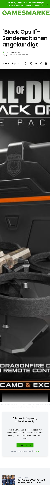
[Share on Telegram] (41, 63)
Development (23, 477)
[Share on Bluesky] (46, 63)
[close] (47, 4)
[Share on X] (30, 63)
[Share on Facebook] (25, 63)
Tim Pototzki (15, 52)
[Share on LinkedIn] (35, 63)
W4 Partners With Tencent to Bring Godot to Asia (31, 481)
